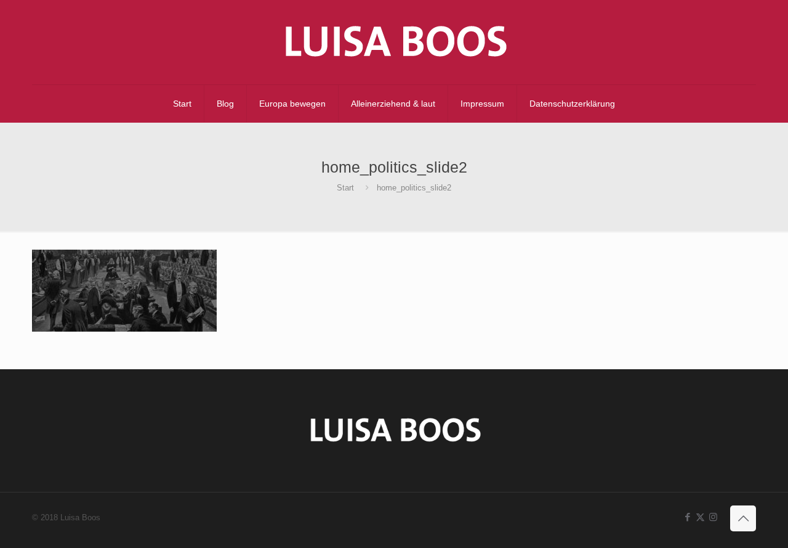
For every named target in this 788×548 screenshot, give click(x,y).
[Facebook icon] (687, 517)
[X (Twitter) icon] (700, 517)
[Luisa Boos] (394, 42)
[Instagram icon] (713, 517)
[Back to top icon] (743, 518)
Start (345, 187)
